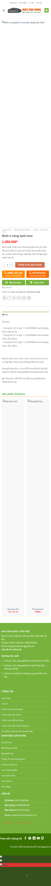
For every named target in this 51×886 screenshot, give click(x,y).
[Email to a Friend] (19, 298)
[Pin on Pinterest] (24, 298)
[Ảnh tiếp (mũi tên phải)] (10, 881)
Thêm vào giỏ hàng (30, 265)
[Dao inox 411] (13, 503)
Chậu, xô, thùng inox (19, 292)
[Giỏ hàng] (46, 10)
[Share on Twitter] (14, 298)
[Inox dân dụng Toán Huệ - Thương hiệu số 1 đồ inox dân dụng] (24, 10)
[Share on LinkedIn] (29, 298)
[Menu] (3, 10)
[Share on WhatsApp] (4, 298)
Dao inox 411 (13, 609)
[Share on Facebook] (9, 298)
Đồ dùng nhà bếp (22, 230)
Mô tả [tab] (4, 315)
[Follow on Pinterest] (29, 838)
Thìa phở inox (38, 609)
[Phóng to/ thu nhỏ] (10, 869)
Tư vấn (31, 3)
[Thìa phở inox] (37, 503)
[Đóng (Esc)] (2, 869)
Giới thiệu (23, 3)
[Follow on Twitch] (42, 838)
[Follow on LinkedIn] (34, 838)
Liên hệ (39, 3)
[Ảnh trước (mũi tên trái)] (2, 881)
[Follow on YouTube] (38, 838)
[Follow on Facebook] (25, 838)
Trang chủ (13, 3)
